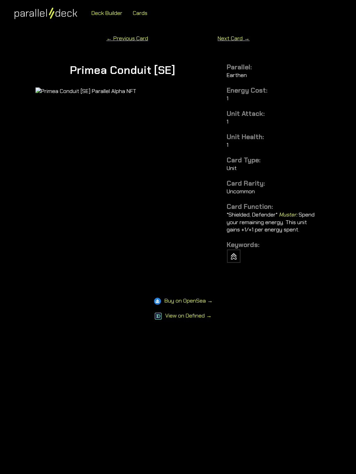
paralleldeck (46, 13)
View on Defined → (188, 315)
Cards (140, 13)
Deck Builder (106, 13)
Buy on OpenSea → (188, 300)
